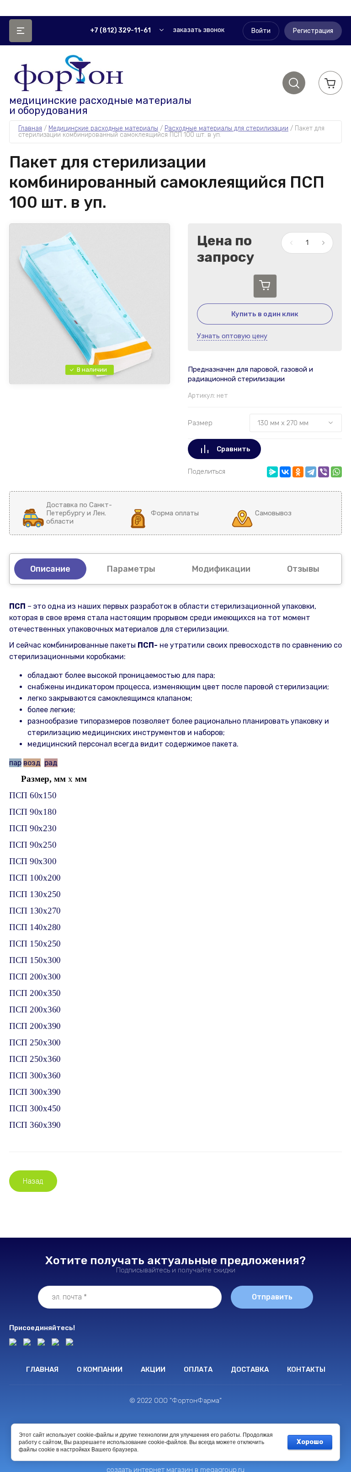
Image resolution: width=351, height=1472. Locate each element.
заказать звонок (198, 30)
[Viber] (323, 471)
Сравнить (233, 449)
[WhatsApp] (336, 471)
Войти (261, 31)
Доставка (250, 1369)
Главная (42, 1369)
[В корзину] (265, 286)
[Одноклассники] (297, 471)
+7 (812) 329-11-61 (120, 30)
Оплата (198, 1369)
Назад (33, 1181)
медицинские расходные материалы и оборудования (100, 106)
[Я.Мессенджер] (272, 471)
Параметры (131, 569)
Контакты (306, 1369)
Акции (153, 1369)
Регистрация (313, 31)
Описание (50, 569)
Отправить (272, 1297)
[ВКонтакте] (285, 471)
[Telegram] (310, 471)
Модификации (221, 569)
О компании (99, 1369)
